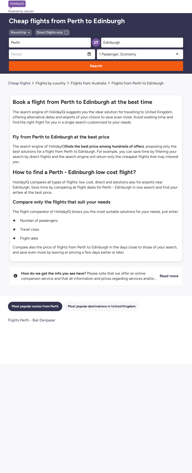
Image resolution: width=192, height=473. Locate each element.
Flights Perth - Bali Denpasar (31, 320)
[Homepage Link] (20, 4)
